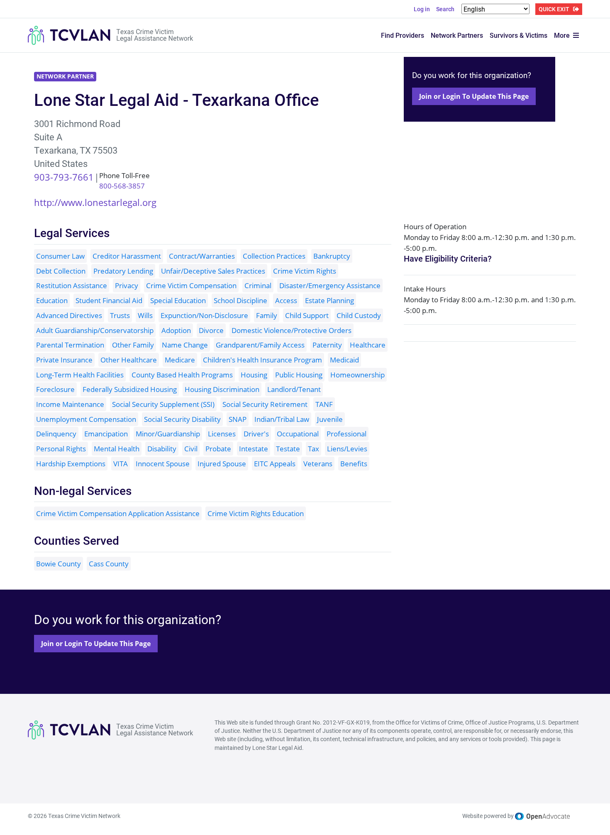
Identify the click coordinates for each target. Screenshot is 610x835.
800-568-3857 (122, 186)
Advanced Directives (69, 315)
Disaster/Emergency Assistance (330, 285)
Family (266, 315)
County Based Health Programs (182, 375)
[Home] (111, 35)
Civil (191, 448)
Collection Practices (274, 256)
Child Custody (359, 315)
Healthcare (368, 345)
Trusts (120, 315)
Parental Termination (70, 345)
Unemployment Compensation (86, 419)
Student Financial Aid (109, 300)
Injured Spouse (222, 463)
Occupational (298, 433)
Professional (346, 433)
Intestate (253, 448)
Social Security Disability (182, 419)
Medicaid (344, 360)
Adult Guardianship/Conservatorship (95, 330)
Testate (288, 448)
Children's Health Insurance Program (262, 360)
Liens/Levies (347, 448)
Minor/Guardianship (168, 433)
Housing (254, 375)
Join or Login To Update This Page (474, 96)
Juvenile (330, 419)
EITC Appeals (274, 463)
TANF (324, 404)
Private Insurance (64, 360)
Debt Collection (60, 271)
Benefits (353, 463)
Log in (422, 9)
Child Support (307, 315)
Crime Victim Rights (304, 271)
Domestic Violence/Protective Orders (291, 330)
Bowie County (58, 563)
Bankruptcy (331, 256)
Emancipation (106, 433)
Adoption (176, 330)
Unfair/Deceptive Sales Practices (213, 271)
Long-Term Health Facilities (80, 375)
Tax (313, 448)
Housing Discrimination (222, 389)
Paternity (327, 345)
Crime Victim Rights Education (255, 513)
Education (52, 300)
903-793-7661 (64, 177)
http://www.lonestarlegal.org (95, 202)
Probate (218, 448)
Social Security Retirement (264, 404)
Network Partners (457, 35)
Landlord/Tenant (294, 389)
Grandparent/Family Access (260, 345)
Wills (145, 315)
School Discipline (240, 300)
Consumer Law (60, 256)
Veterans (317, 463)
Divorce (211, 330)
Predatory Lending (123, 271)
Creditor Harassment (127, 256)
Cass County (109, 563)
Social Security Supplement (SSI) (163, 404)
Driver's (256, 433)
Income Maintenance (70, 404)
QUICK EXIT (554, 9)
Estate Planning (329, 300)
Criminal (257, 285)
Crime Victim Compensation (191, 285)
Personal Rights (61, 448)
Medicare (180, 360)
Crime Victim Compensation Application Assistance (118, 513)
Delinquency (56, 433)
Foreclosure (55, 389)
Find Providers (402, 35)
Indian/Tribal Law (281, 419)
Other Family (133, 345)
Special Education (178, 300)
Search (445, 9)
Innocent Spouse (163, 463)
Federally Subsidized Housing (130, 389)
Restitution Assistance (71, 285)
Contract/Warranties (202, 256)
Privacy (126, 285)
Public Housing (298, 375)
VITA (120, 463)
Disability (161, 448)
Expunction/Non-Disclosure (204, 315)
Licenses (222, 433)
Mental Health (116, 448)
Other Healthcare (128, 360)
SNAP (237, 419)
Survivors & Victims (518, 35)
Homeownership (357, 375)
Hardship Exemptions (70, 463)
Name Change (185, 345)
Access (286, 300)
